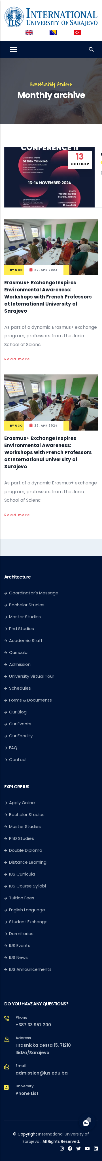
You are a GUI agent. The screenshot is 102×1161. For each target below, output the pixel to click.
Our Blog (18, 712)
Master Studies (25, 617)
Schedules (20, 688)
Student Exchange (28, 922)
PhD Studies (21, 838)
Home (35, 84)
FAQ (13, 748)
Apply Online (22, 803)
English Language (27, 910)
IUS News (18, 957)
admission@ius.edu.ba (42, 1073)
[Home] (51, 15)
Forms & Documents (30, 700)
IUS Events (19, 945)
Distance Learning (27, 862)
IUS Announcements (30, 969)
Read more (17, 359)
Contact (18, 759)
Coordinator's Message (33, 593)
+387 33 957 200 (33, 1025)
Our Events (20, 724)
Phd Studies (21, 629)
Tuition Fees (21, 898)
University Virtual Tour (31, 676)
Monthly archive (56, 84)
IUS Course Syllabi (27, 886)
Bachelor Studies (26, 605)
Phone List (27, 1093)
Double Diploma (25, 850)
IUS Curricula (22, 874)
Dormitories (21, 934)
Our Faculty (21, 736)
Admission (20, 664)
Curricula (18, 652)
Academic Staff (25, 640)
